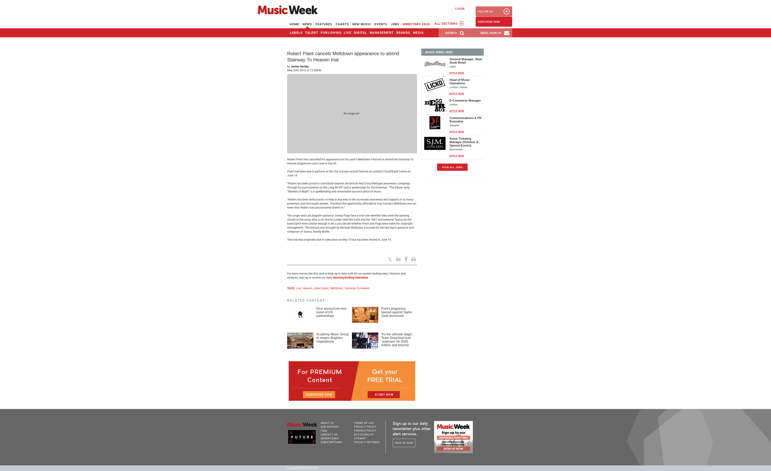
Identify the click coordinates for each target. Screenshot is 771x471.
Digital (360, 33)
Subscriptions (331, 442)
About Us (327, 422)
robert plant (321, 288)
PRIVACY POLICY (365, 426)
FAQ (324, 430)
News (307, 24)
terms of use (363, 422)
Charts (342, 24)
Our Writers (330, 426)
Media (418, 33)
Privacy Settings (366, 442)
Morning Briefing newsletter (350, 277)
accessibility (364, 434)
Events (380, 24)
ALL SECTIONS (446, 23)
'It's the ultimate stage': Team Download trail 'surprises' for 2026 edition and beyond (397, 340)
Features (323, 24)
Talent (311, 33)
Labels (296, 33)
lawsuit (307, 288)
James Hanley (300, 66)
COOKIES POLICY (365, 430)
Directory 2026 (416, 24)
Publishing (331, 33)
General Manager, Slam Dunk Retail (466, 60)
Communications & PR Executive (465, 119)
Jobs (395, 24)
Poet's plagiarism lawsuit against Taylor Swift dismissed (396, 312)
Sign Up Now (404, 442)
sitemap (360, 438)
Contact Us (329, 434)
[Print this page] (414, 259)
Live (347, 33)
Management (382, 33)
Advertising (330, 438)
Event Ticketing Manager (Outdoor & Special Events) (464, 142)
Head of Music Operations (460, 81)
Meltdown (336, 288)
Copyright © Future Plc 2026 (302, 467)
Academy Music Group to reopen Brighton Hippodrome (332, 338)
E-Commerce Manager (465, 100)
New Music (361, 24)
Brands (403, 33)
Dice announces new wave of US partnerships (331, 312)
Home (294, 24)
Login (460, 8)
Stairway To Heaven (357, 288)
